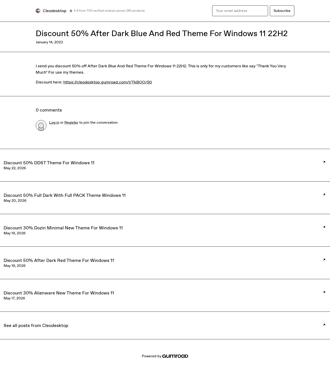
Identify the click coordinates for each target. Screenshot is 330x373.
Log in (54, 122)
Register (71, 122)
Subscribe (282, 11)
